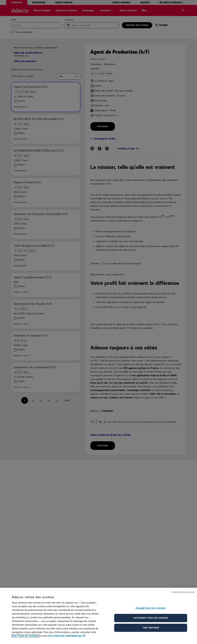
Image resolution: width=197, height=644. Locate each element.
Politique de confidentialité (66, 635)
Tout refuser (150, 627)
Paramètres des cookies (151, 608)
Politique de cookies (25, 635)
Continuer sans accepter (183, 592)
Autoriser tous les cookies (150, 618)
